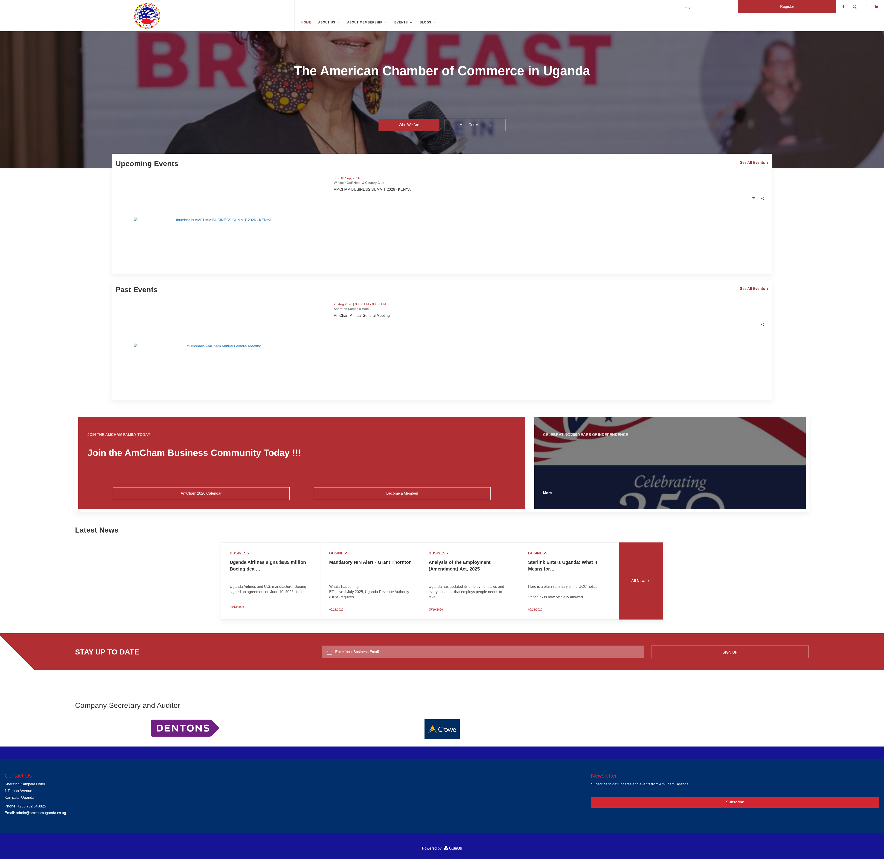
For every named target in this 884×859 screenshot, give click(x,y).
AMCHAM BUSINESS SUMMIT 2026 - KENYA (393, 189)
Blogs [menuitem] (425, 22)
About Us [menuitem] (326, 22)
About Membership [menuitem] (365, 22)
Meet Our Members (475, 125)
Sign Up (730, 652)
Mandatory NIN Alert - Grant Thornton (370, 562)
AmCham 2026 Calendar (201, 493)
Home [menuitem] (306, 22)
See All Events (752, 162)
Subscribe (735, 802)
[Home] (147, 15)
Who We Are (409, 125)
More (547, 493)
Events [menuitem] (401, 22)
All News (638, 581)
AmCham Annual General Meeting (382, 316)
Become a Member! (402, 493)
